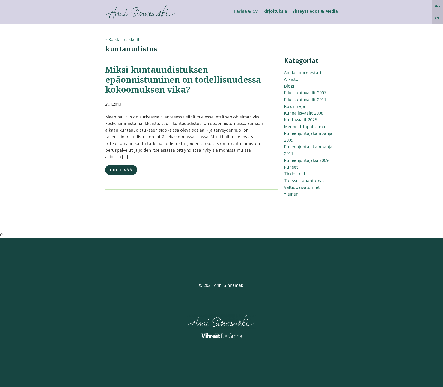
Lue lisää (121, 169)
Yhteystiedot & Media (315, 11)
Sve (437, 17)
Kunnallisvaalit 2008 (303, 113)
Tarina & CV (245, 11)
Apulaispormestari (302, 72)
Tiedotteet (294, 173)
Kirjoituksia (275, 11)
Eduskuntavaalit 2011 (305, 99)
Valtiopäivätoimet (302, 187)
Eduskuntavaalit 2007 (305, 92)
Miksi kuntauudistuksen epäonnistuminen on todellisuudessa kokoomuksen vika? (183, 79)
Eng (437, 5)
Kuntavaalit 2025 (300, 119)
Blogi (289, 86)
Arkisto (291, 79)
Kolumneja (294, 106)
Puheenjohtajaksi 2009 (306, 160)
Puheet (291, 167)
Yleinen (291, 194)
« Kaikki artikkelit (122, 39)
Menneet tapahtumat (305, 126)
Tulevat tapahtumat (304, 180)
